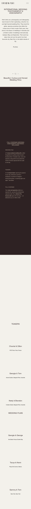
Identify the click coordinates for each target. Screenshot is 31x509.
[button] (15, 335)
